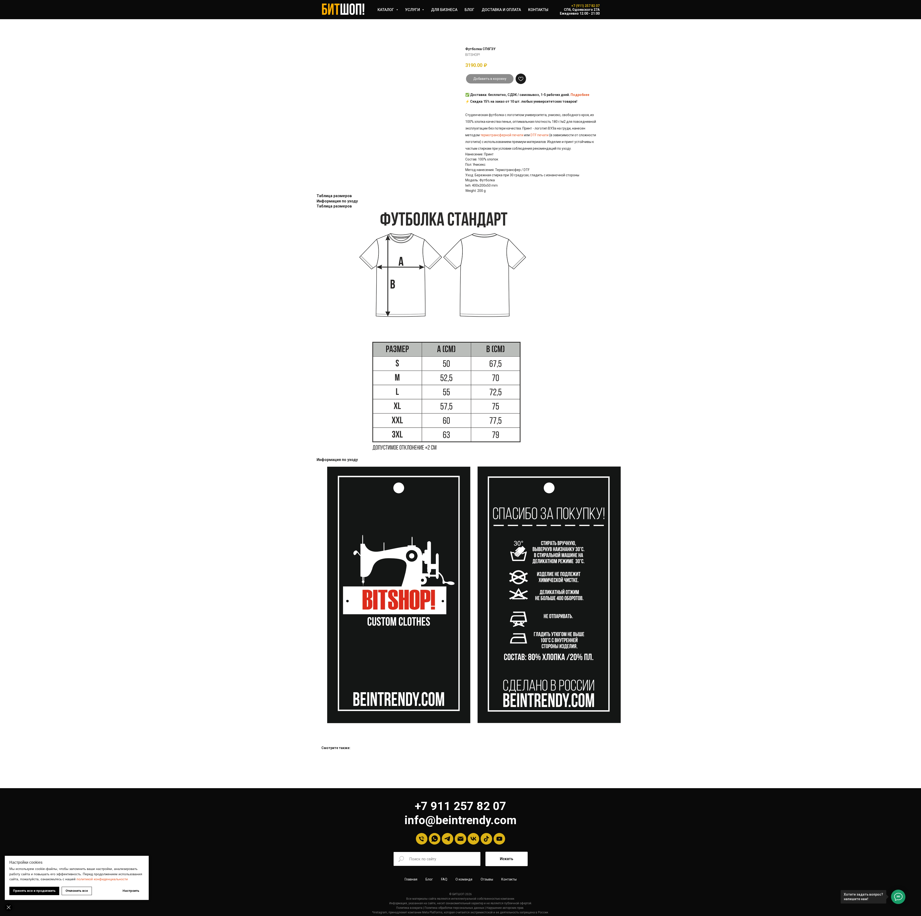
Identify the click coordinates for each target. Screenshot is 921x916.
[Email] (460, 839)
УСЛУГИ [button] (413, 9)
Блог (429, 879)
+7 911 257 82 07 (460, 806)
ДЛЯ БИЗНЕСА (444, 9)
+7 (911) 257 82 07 (585, 6)
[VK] (473, 839)
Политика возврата (409, 908)
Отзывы (487, 879)
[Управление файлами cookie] (8, 907)
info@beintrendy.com (460, 820)
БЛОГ (469, 9)
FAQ (444, 879)
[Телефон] (421, 839)
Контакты (509, 879)
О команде (463, 879)
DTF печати (540, 135)
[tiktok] (486, 839)
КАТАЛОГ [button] (386, 9)
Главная (411, 879)
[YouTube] (499, 839)
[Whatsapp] (434, 839)
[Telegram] (447, 839)
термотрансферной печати (501, 135)
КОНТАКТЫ (538, 9)
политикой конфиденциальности (102, 879)
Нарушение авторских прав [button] (505, 908)
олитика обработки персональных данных (455, 908)
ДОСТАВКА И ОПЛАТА (501, 9)
